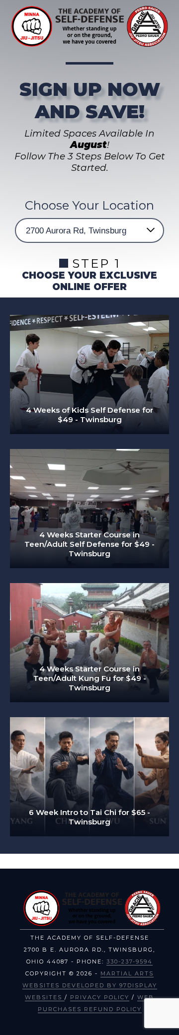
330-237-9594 (129, 961)
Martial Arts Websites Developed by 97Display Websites (89, 985)
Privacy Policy (99, 997)
